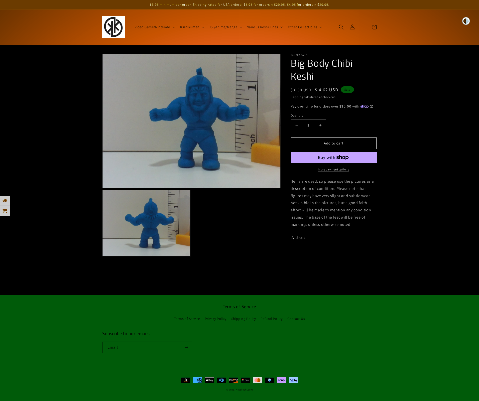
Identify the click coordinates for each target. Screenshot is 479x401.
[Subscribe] (186, 347)
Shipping (297, 97)
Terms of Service (187, 318)
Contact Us (296, 318)
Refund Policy (271, 318)
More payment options (333, 169)
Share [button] (301, 237)
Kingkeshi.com (244, 389)
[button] (154, 27)
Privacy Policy (216, 318)
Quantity (297, 115)
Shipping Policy (243, 318)
